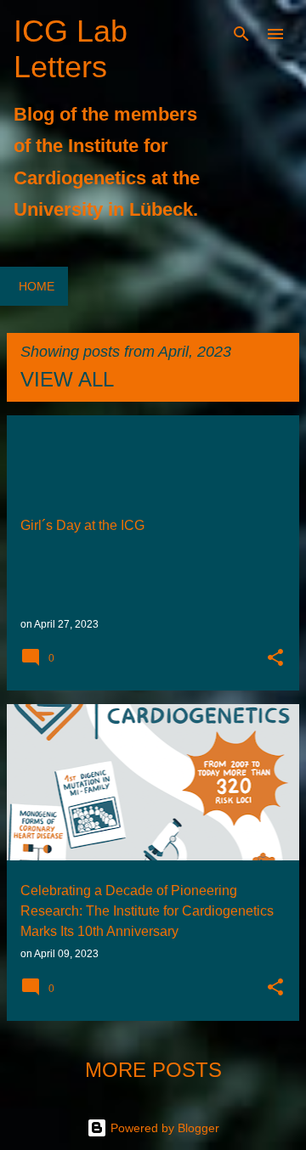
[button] (275, 659)
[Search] (241, 34)
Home (36, 286)
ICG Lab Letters (71, 49)
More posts (153, 1069)
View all (67, 379)
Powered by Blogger (163, 1128)
